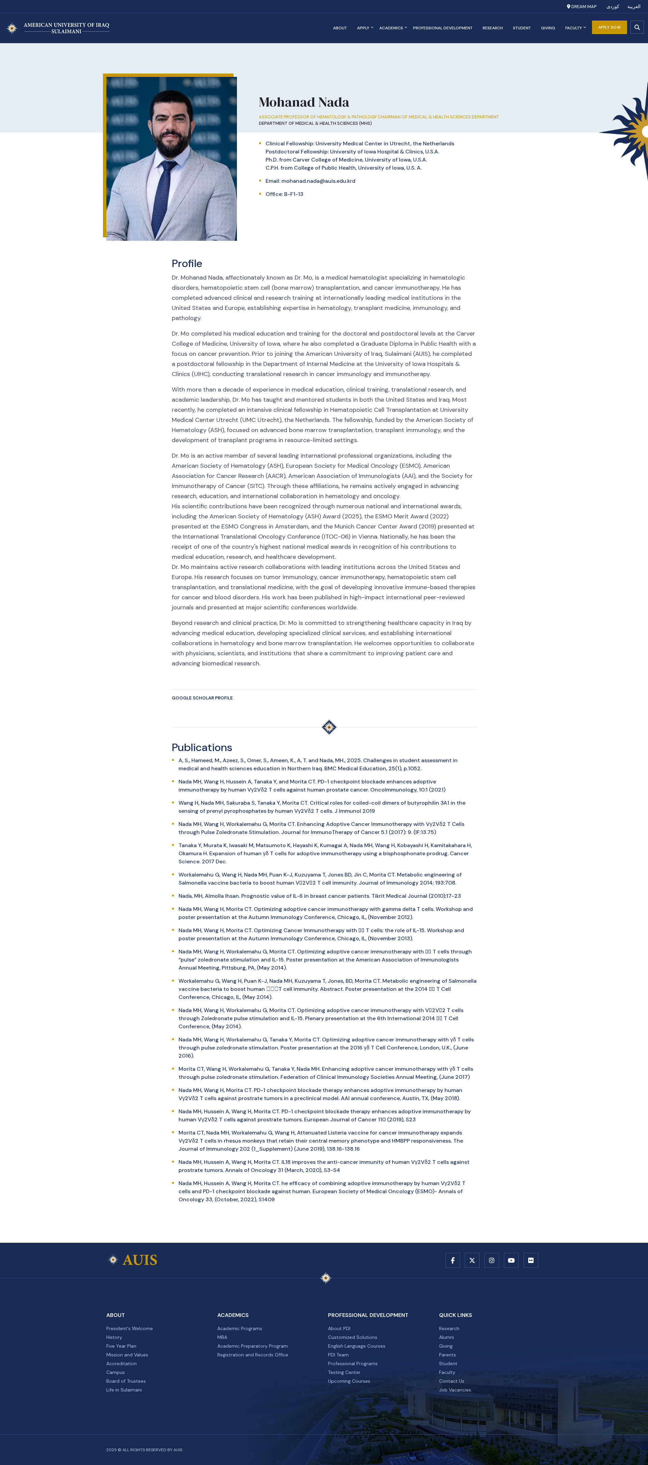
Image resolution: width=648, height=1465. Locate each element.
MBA (222, 1337)
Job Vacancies (455, 1390)
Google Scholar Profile (202, 698)
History (114, 1337)
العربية (634, 6)
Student (522, 28)
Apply (363, 28)
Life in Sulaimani (124, 1390)
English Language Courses (356, 1346)
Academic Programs (239, 1328)
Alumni (446, 1337)
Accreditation (121, 1363)
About (340, 28)
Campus (115, 1372)
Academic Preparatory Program (252, 1346)
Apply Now (609, 27)
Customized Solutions (352, 1337)
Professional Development (443, 28)
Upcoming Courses (349, 1381)
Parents (447, 1355)
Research (493, 28)
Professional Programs (353, 1363)
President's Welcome (129, 1328)
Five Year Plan (121, 1346)
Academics (391, 28)
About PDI (339, 1328)
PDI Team (338, 1355)
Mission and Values (127, 1355)
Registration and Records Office (252, 1355)
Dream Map (583, 6)
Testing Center (344, 1372)
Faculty (573, 28)
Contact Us (451, 1381)
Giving (548, 28)
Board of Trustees (126, 1381)
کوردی (612, 6)
